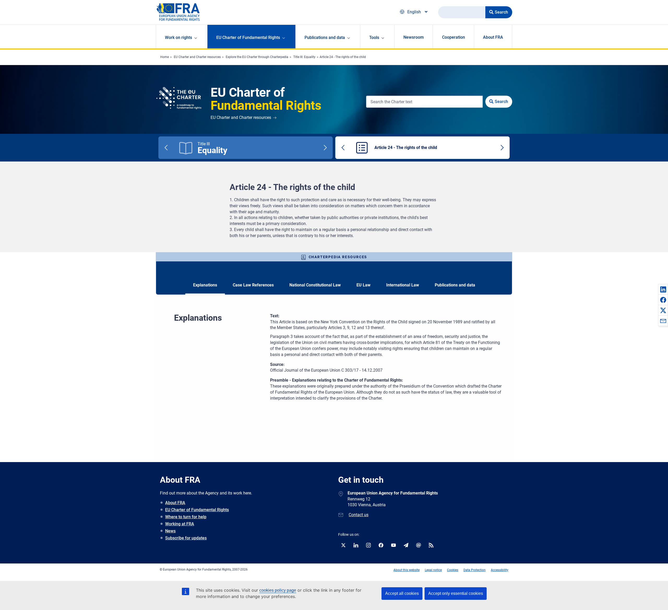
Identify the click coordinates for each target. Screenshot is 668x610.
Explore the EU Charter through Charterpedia (257, 57)
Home (164, 57)
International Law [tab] (402, 285)
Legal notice (433, 570)
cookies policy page (277, 590)
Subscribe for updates (186, 538)
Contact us (358, 514)
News (170, 530)
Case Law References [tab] (253, 285)
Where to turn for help (185, 516)
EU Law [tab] (363, 285)
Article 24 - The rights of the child (343, 57)
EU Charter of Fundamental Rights (197, 509)
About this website (406, 570)
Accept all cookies (402, 593)
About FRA (493, 37)
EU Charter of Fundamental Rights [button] (248, 37)
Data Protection (474, 570)
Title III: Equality (304, 57)
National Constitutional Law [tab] (315, 285)
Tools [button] (374, 37)
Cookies (452, 570)
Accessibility (499, 570)
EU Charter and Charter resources (197, 57)
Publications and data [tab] (455, 285)
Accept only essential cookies (455, 593)
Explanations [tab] (205, 285)
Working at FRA (179, 523)
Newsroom (413, 37)
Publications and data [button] (325, 37)
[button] (663, 289)
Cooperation (453, 37)
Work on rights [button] (178, 37)
